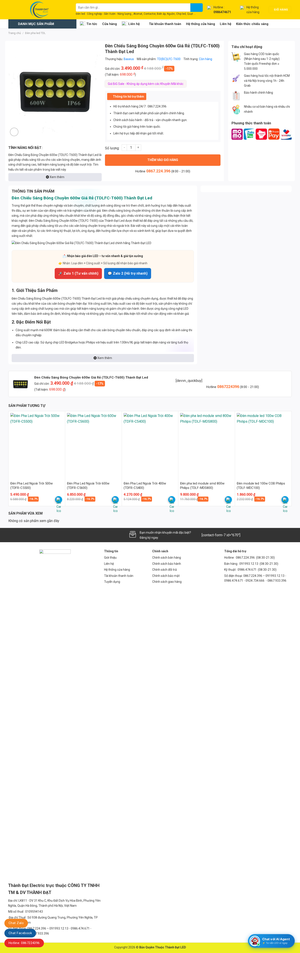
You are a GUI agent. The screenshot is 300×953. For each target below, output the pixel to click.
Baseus (129, 59)
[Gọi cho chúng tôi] (34, 535)
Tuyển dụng (112, 581)
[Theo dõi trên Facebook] (12, 535)
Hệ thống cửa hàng (200, 24)
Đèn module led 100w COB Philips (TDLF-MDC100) (261, 485)
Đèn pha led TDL (35, 33)
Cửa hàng (109, 24)
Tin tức (91, 24)
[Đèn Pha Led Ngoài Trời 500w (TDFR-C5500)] (36, 444)
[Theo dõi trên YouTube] (48, 535)
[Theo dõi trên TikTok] (19, 535)
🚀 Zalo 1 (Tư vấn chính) (78, 273)
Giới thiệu (110, 557)
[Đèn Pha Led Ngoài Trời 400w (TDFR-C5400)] (150, 444)
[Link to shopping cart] (58, 499)
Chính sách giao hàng (167, 581)
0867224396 (228, 386)
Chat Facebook (20, 933)
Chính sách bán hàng (166, 557)
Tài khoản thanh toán (165, 24)
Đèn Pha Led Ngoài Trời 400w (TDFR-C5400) (145, 485)
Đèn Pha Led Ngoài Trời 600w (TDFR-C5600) (88, 485)
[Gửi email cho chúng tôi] (26, 535)
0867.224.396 (158, 171)
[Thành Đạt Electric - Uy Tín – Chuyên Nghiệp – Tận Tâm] (38, 9)
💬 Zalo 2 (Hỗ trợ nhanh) (128, 273)
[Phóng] (14, 132)
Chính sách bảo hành (166, 563)
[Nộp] (196, 7)
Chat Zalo (16, 923)
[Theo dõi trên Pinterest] (41, 535)
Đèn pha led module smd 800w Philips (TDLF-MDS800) (202, 485)
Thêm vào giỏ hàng (162, 160)
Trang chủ (14, 33)
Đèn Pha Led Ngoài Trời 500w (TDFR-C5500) (31, 485)
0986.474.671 (247, 569)
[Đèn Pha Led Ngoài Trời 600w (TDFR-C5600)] (93, 444)
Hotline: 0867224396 (24, 943)
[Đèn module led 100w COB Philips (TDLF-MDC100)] (263, 444)
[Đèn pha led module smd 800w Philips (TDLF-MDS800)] (206, 444)
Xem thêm (56, 177)
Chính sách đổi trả (164, 569)
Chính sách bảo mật (166, 576)
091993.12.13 (248, 563)
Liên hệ (134, 24)
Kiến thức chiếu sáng (252, 24)
